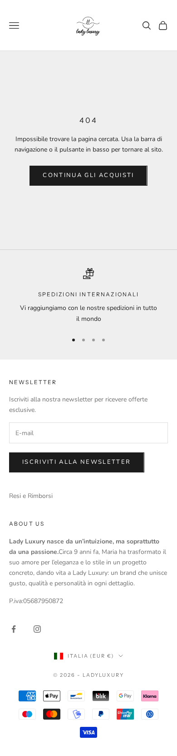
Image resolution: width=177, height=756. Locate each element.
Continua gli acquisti (88, 175)
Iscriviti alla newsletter (76, 462)
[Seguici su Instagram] (37, 629)
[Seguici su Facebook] (13, 629)
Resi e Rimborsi (31, 496)
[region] (88, 296)
